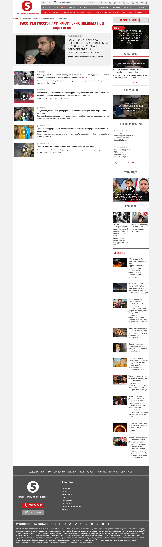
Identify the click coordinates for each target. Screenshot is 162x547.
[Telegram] (119, 3)
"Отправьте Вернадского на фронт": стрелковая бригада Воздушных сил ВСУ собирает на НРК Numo (122, 155)
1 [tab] (125, 82)
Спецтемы (67, 504)
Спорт (130, 472)
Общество (33, 472)
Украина (72, 472)
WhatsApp (81, 524)
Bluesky (97, 524)
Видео (65, 491)
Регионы (91, 472)
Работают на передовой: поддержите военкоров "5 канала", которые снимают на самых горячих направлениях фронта (123, 140)
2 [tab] (129, 82)
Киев (81, 472)
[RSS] (146, 3)
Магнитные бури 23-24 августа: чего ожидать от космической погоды (137, 426)
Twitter (86, 524)
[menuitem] (46, 7)
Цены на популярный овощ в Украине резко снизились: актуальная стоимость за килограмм (138, 333)
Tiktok (70, 524)
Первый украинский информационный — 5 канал (27, 8)
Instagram (65, 524)
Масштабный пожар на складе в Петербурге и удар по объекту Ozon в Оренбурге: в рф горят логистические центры (138, 288)
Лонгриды (67, 494)
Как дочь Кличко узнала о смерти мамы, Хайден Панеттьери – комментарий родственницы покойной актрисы (138, 364)
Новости (66, 488)
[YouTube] (142, 3)
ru (102, 2)
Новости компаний (71, 507)
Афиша (65, 510)
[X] (128, 3)
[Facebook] (106, 3)
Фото (64, 497)
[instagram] (110, 3)
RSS (108, 524)
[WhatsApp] (124, 3)
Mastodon (92, 524)
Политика (46, 472)
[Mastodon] (133, 3)
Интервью (67, 501)
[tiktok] (115, 3)
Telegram (75, 524)
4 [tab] (136, 82)
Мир (123, 472)
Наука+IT (113, 472)
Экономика (59, 472)
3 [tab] (133, 82)
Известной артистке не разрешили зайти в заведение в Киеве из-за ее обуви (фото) (138, 347)
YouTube (103, 524)
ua (98, 2)
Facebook (59, 524)
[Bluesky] (137, 3)
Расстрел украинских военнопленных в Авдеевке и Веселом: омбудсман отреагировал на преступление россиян (88, 46)
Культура (102, 472)
